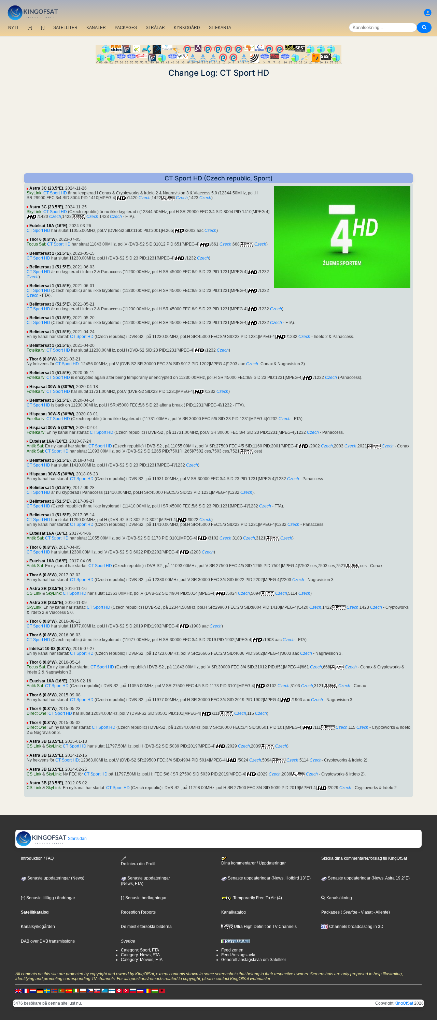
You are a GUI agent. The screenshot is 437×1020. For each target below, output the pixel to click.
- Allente (380, 912)
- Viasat (364, 912)
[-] (42, 27)
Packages (330, 912)
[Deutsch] (40, 990)
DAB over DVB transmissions (48, 941)
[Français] (26, 990)
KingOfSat (403, 1003)
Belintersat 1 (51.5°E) (50, 253)
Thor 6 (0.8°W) (43, 239)
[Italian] (76, 990)
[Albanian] (162, 990)
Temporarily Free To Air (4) (257, 898)
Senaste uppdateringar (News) (55, 878)
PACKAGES (126, 27)
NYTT (13, 27)
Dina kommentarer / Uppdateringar (253, 863)
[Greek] (104, 990)
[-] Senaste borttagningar (144, 898)
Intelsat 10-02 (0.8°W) (50, 648)
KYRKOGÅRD (187, 27)
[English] (18, 990)
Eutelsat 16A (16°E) (48, 225)
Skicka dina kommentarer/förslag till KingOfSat (364, 858)
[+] (30, 27)
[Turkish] (126, 990)
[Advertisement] (218, 125)
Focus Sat (36, 244)
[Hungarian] (155, 990)
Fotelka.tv (35, 350)
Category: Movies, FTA (142, 959)
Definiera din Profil (138, 863)
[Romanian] (147, 990)
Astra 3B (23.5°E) (46, 588)
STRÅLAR (155, 27)
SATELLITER (65, 27)
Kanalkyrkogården (38, 926)
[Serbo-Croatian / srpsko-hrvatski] (140, 990)
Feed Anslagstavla (238, 954)
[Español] (69, 990)
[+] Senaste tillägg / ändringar (48, 898)
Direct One (36, 713)
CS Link (34, 593)
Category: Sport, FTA (140, 950)
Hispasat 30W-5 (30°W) (51, 386)
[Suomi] (112, 990)
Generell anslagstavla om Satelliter (253, 959)
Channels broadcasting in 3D (355, 926)
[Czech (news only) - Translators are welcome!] (90, 990)
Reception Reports (138, 912)
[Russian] (133, 990)
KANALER (96, 27)
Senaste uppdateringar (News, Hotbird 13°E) (269, 878)
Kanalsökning (338, 898)
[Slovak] (97, 990)
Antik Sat (35, 446)
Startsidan (77, 838)
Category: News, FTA (140, 954)
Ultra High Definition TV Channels (265, 926)
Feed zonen (232, 950)
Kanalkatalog (233, 912)
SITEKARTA (220, 27)
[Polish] (83, 990)
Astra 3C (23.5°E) (46, 188)
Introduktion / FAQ (37, 858)
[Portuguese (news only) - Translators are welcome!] (61, 990)
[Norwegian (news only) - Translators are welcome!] (54, 990)
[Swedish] (47, 990)
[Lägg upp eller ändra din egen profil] (428, 13)
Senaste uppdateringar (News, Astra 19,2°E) (368, 878)
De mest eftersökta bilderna (146, 926)
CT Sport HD (55, 193)
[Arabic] (119, 990)
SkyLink (34, 193)
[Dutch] (33, 990)
